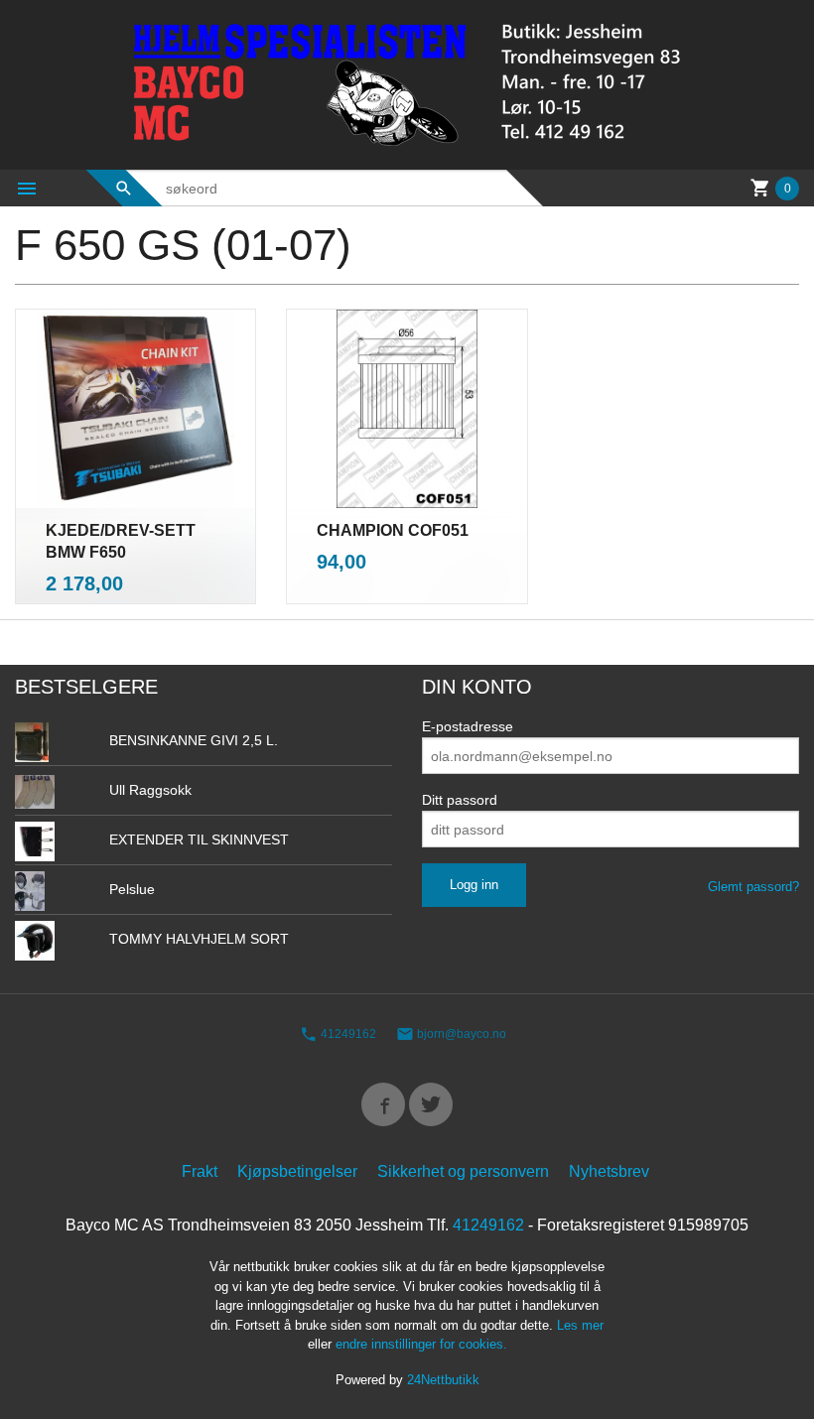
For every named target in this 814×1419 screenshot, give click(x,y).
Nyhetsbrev (609, 1171)
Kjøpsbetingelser (297, 1171)
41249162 (347, 1034)
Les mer (580, 1325)
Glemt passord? (753, 886)
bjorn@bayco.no (460, 1034)
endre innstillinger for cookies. (421, 1344)
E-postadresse (467, 726)
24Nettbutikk (443, 1379)
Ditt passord (459, 800)
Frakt (199, 1171)
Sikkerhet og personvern (463, 1171)
